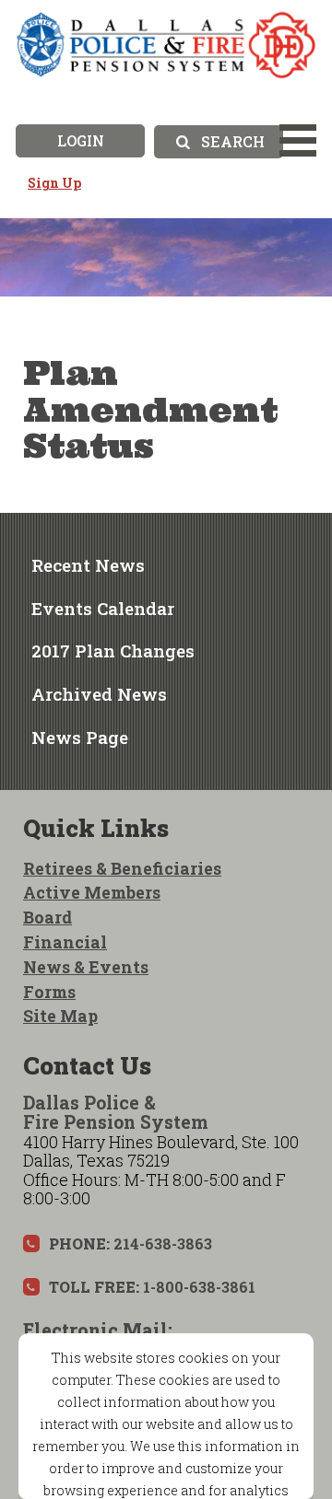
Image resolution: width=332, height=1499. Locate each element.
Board (47, 917)
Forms (49, 992)
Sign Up (54, 183)
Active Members (91, 892)
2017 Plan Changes (113, 650)
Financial (65, 942)
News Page (79, 737)
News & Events (85, 967)
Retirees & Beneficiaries (122, 868)
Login (80, 140)
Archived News (99, 693)
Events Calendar (102, 608)
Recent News (88, 564)
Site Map (60, 1016)
